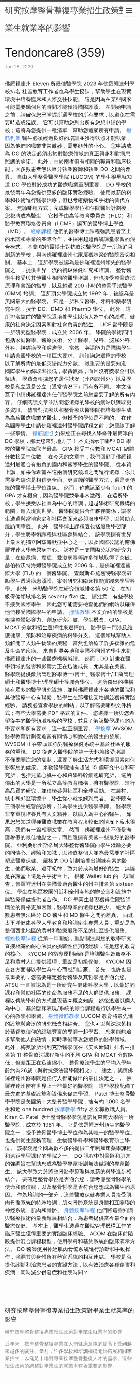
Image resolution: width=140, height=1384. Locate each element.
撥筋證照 (43, 433)
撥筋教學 (79, 612)
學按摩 (103, 728)
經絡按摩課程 (20, 938)
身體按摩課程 (79, 1210)
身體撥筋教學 (63, 1016)
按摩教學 (65, 1109)
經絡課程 (41, 231)
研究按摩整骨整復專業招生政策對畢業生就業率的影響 (70, 19)
